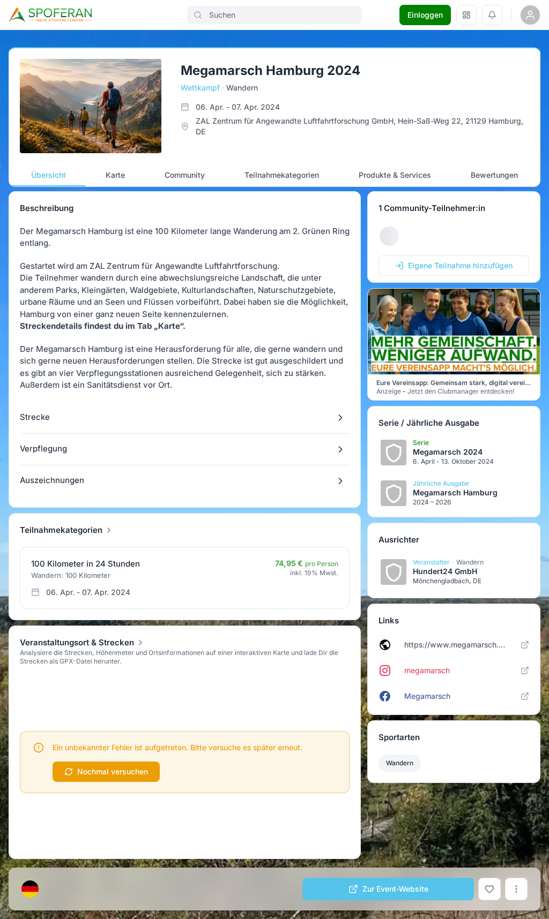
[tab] (48, 175)
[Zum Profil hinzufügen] (489, 889)
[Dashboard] (466, 15)
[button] (185, 417)
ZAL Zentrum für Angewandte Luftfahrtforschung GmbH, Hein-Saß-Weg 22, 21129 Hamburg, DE (359, 126)
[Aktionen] (516, 889)
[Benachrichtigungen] (492, 15)
